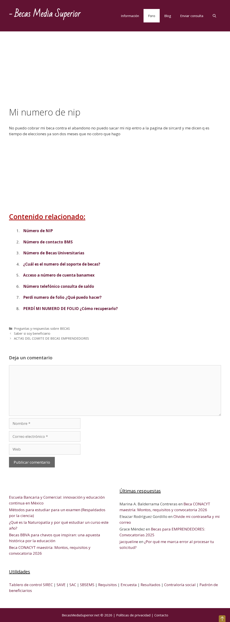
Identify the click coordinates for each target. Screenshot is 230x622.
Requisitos (107, 584)
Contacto (161, 615)
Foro (151, 15)
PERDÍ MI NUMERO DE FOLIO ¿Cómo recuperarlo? (70, 308)
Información (130, 15)
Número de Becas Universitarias (53, 252)
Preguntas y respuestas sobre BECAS (42, 328)
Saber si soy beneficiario (32, 333)
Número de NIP (38, 230)
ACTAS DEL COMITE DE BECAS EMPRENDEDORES (51, 338)
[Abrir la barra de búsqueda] (214, 15)
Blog (167, 15)
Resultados (150, 584)
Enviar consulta (191, 15)
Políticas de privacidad (133, 615)
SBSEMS (87, 584)
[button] (222, 618)
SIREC (48, 584)
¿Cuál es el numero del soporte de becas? (61, 264)
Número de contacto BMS (48, 241)
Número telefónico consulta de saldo (58, 286)
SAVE (61, 584)
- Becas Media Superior (45, 14)
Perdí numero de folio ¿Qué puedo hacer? (62, 297)
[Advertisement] (115, 73)
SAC (72, 584)
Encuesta (129, 584)
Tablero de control (25, 584)
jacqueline (128, 541)
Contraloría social (180, 584)
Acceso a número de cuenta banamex (59, 275)
